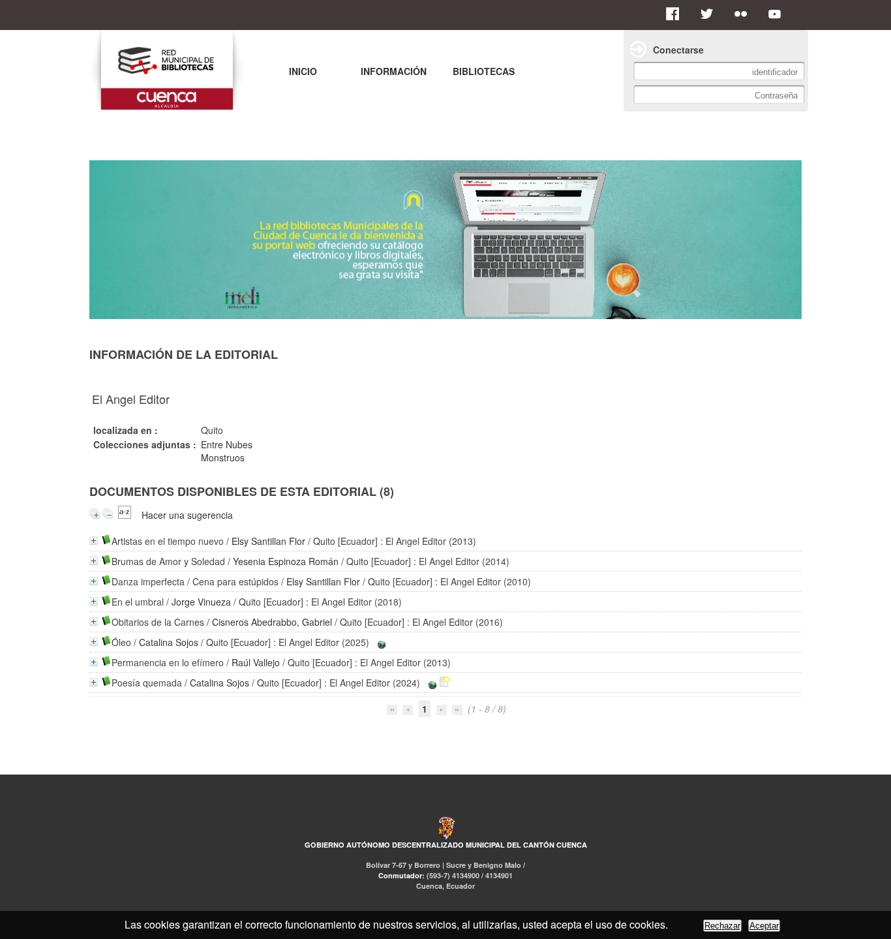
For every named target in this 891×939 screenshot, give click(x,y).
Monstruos (223, 457)
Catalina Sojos (168, 642)
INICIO (303, 71)
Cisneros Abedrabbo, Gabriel (272, 621)
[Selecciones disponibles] (124, 514)
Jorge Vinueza (201, 601)
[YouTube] (778, 13)
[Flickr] (744, 13)
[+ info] (93, 540)
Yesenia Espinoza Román (286, 561)
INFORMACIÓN (394, 71)
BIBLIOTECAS (484, 71)
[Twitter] (710, 13)
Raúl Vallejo (256, 662)
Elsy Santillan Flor (268, 540)
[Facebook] (676, 13)
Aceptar (764, 926)
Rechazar (722, 926)
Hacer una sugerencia (187, 514)
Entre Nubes (226, 444)
